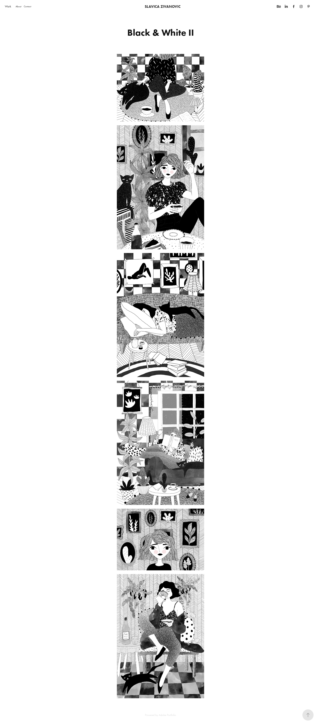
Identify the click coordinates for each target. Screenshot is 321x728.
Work (8, 6)
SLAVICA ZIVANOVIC (163, 6)
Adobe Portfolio (167, 715)
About (18, 6)
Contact (27, 6)
